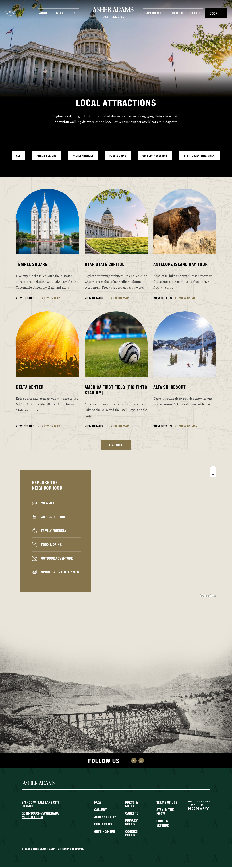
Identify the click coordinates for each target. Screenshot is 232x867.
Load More (116, 445)
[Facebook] (134, 760)
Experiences (154, 12)
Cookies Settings (163, 823)
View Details (25, 298)
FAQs (98, 802)
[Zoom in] (213, 469)
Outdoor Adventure (155, 155)
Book (214, 13)
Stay (59, 12)
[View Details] (47, 221)
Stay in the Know (165, 811)
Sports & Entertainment (200, 155)
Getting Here (104, 831)
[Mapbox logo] (208, 596)
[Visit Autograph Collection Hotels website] (10, 13)
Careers (132, 813)
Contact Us (103, 824)
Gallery (100, 809)
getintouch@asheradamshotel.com (40, 815)
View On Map (51, 298)
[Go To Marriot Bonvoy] (198, 805)
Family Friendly (83, 155)
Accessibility (105, 817)
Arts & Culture (46, 155)
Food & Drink (117, 155)
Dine (74, 12)
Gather (177, 12)
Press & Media (131, 804)
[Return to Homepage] (113, 12)
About (44, 12)
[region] (116, 531)
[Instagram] (141, 760)
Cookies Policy (131, 833)
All (18, 155)
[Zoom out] (213, 474)
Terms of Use (167, 802)
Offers (196, 12)
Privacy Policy (131, 822)
